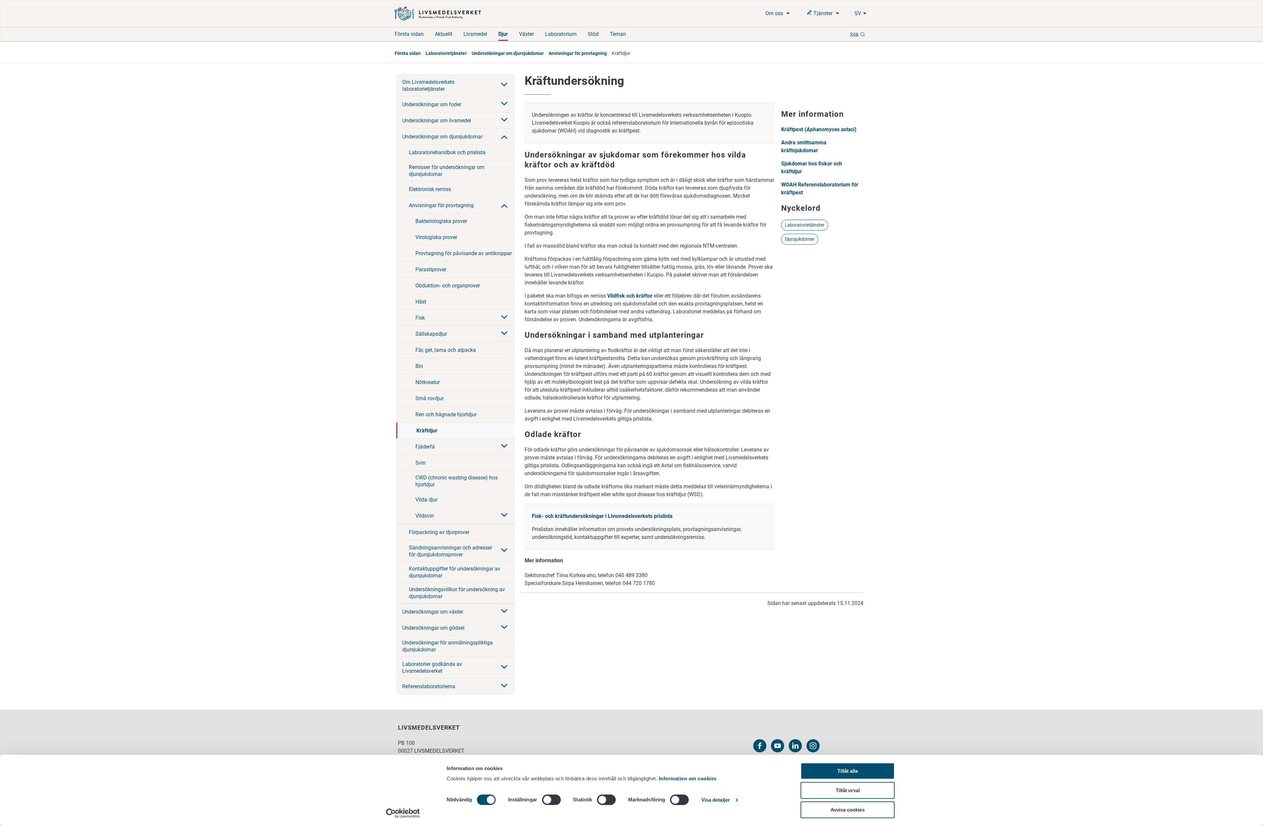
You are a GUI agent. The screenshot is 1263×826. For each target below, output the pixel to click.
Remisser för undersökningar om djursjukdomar (446, 170)
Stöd (593, 34)
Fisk (420, 318)
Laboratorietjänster (446, 53)
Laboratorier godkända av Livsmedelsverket (432, 667)
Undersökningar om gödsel (433, 628)
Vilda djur (426, 500)
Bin (419, 366)
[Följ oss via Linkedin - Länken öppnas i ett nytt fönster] (795, 745)
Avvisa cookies (847, 810)
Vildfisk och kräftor (630, 296)
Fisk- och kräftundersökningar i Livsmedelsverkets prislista (602, 516)
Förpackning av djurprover (439, 532)
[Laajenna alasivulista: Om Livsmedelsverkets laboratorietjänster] (504, 85)
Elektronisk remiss (430, 189)
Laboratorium (561, 34)
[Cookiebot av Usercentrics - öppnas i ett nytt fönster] (403, 813)
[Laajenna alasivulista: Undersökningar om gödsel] (504, 627)
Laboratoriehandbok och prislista (447, 152)
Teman (618, 34)
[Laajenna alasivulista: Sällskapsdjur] (504, 334)
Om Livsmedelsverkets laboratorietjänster (428, 85)
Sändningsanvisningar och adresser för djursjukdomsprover (450, 551)
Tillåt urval (848, 790)
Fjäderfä (425, 447)
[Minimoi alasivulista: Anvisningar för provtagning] (504, 205)
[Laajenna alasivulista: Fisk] (504, 317)
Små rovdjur (429, 398)
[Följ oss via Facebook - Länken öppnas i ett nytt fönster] (759, 745)
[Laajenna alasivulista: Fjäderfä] (504, 446)
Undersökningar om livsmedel (436, 120)
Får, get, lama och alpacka (445, 350)
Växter (526, 34)
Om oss (774, 13)
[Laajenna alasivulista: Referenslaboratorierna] (504, 686)
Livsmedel (475, 34)
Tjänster (823, 13)
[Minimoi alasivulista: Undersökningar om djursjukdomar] (504, 136)
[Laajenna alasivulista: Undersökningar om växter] (504, 611)
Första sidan (409, 34)
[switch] (551, 799)
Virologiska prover (436, 237)
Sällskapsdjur (431, 334)
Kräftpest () (818, 129)
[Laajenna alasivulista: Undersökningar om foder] (504, 104)
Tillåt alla (847, 771)
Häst (420, 302)
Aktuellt (443, 34)
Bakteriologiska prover (441, 221)
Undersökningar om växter (432, 612)
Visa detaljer (715, 800)
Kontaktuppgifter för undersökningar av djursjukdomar (454, 572)
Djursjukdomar (800, 239)
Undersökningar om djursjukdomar (508, 53)
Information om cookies (688, 778)
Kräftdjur (426, 430)
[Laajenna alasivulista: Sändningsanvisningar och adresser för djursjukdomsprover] (504, 551)
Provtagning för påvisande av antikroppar (463, 253)
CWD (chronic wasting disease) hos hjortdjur (456, 481)
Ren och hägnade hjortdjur (446, 414)
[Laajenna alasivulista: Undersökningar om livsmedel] (504, 120)
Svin (420, 463)
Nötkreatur (427, 382)
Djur (503, 34)
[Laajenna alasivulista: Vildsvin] (504, 515)
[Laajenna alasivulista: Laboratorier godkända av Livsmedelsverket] (504, 667)
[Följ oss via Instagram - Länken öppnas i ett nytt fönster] (813, 745)
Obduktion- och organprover (447, 285)
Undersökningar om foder (431, 104)
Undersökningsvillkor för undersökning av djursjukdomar (457, 592)
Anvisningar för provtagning (578, 53)
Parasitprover (430, 269)
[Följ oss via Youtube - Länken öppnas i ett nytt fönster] (777, 745)
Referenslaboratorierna (428, 686)
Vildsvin (424, 516)
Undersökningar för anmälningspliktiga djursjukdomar (447, 646)
